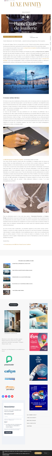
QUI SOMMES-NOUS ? (32, 414)
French (7, 0)
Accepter (38, 453)
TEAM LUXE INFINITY (31, 417)
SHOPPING (29, 426)
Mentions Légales (6, 454)
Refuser (45, 453)
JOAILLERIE (18, 36)
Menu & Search (26, 12)
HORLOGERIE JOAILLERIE (9, 36)
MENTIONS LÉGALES (31, 420)
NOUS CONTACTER (31, 423)
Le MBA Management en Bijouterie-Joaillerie (13, 159)
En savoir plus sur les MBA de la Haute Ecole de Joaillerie (18, 244)
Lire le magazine (13, 304)
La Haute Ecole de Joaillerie (29, 48)
